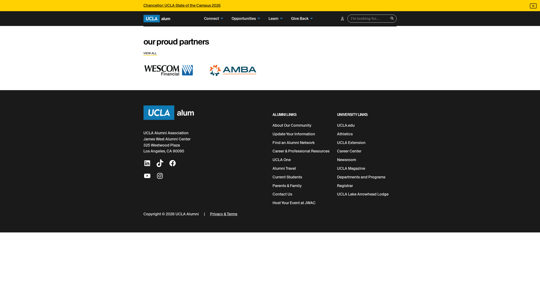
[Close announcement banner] (533, 5)
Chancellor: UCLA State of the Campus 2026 (182, 5)
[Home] (156, 19)
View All (150, 53)
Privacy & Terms (223, 214)
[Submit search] (392, 18)
